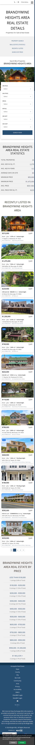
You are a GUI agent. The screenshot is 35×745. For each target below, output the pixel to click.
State (17, 669)
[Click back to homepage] (3, 2)
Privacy (17, 686)
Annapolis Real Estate (17, 666)
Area (17, 684)
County (17, 672)
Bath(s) (5, 108)
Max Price (5, 93)
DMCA (17, 692)
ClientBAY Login (18, 695)
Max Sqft (5, 123)
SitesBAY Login (17, 698)
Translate (30, 734)
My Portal (25, 2)
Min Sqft (5, 116)
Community (17, 681)
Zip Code (17, 678)
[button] (32, 2)
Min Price (5, 85)
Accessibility (17, 689)
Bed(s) (4, 101)
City (17, 675)
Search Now (17, 133)
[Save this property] (31, 218)
